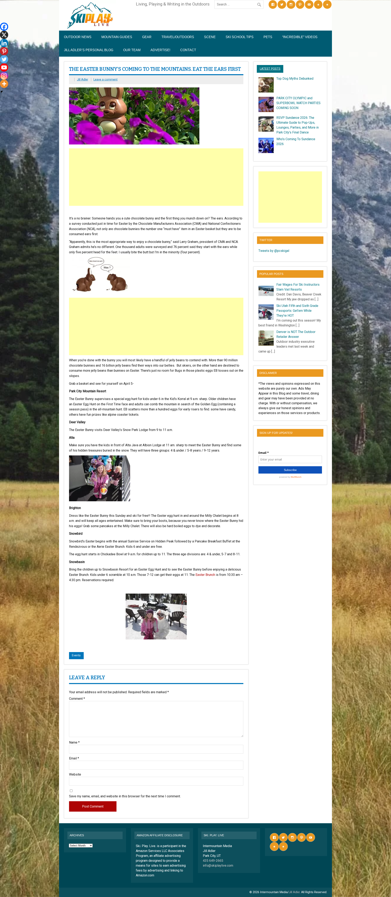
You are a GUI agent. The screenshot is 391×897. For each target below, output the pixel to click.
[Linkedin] (4, 43)
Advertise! (160, 50)
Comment (77, 698)
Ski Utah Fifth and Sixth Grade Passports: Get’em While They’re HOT (297, 310)
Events (76, 655)
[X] (4, 35)
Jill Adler (82, 79)
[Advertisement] (156, 177)
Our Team (132, 50)
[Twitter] (4, 59)
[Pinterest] (4, 51)
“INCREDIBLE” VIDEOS (299, 37)
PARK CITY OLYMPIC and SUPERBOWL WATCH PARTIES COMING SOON (298, 103)
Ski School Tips (240, 37)
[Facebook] (4, 27)
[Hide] (1, 91)
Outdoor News (77, 37)
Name (74, 742)
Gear (147, 37)
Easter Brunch (205, 575)
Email (74, 758)
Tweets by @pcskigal (273, 251)
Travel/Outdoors (177, 37)
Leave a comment (105, 79)
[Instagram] (4, 76)
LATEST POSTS (270, 69)
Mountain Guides (116, 37)
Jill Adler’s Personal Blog (88, 50)
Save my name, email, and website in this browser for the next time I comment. (125, 796)
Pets (268, 37)
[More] (4, 84)
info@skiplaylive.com (218, 865)
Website (75, 774)
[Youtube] (4, 67)
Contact (188, 50)
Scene (210, 37)
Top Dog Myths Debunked (294, 78)
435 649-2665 (213, 861)
